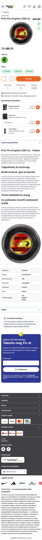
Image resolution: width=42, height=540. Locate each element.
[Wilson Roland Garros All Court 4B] (5, 131)
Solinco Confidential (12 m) (17, 117)
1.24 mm (17, 71)
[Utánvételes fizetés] (27, 421)
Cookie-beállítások (3, 440)
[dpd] (4, 433)
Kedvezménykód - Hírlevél (15, 377)
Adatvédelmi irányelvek (32, 377)
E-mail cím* (7, 358)
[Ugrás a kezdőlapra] (10, 6)
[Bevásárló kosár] (39, 6)
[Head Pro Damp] (5, 107)
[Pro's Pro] (37, 19)
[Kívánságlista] (29, 6)
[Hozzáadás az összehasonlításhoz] (39, 29)
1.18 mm (6, 71)
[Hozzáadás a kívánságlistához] (39, 24)
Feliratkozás (22, 369)
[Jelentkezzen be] (34, 6)
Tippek (3, 310)
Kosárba (28, 79)
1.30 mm (29, 71)
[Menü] (2, 6)
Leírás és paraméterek (9, 143)
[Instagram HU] (9, 449)
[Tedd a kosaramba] (38, 107)
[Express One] (19, 433)
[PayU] (4, 421)
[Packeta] (12, 433)
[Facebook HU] (3, 449)
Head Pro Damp (14, 108)
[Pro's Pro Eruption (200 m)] (4, 60)
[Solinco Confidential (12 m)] (5, 116)
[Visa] (12, 421)
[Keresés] (24, 6)
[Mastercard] (19, 421)
